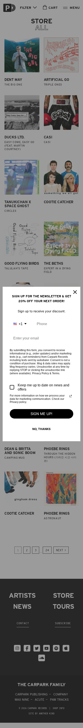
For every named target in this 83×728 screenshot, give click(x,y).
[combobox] (20, 324)
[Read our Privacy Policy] (70, 396)
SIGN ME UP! (41, 413)
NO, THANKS (41, 429)
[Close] (75, 292)
